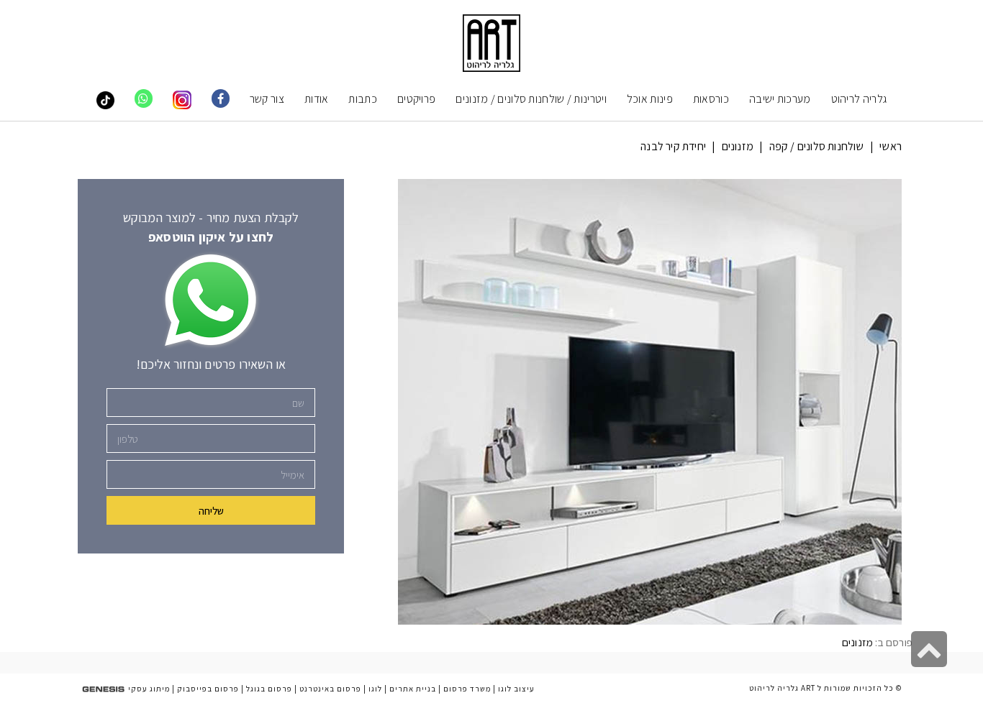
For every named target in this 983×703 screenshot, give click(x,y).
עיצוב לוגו (516, 689)
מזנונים (737, 146)
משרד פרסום (467, 689)
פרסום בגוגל (269, 689)
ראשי (890, 146)
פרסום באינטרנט (330, 689)
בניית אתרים (412, 689)
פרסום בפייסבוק (208, 689)
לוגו (375, 689)
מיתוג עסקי (149, 689)
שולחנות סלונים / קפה (816, 146)
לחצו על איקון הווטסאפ (210, 237)
